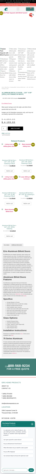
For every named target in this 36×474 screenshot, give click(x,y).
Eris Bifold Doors (7, 103)
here (22, 333)
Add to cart (15, 128)
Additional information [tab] (16, 245)
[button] (18, 9)
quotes (24, 295)
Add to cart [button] (9, 171)
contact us (14, 353)
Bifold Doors (7, 87)
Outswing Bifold (13, 87)
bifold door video (19, 294)
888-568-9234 (19, 366)
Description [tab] (6, 245)
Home (3, 87)
